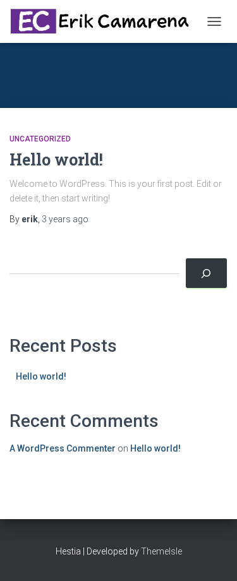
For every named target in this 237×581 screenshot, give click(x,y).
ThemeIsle (161, 551)
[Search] (206, 273)
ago (65, 219)
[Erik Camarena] (104, 21)
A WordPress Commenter (62, 448)
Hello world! (56, 159)
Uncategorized (40, 139)
